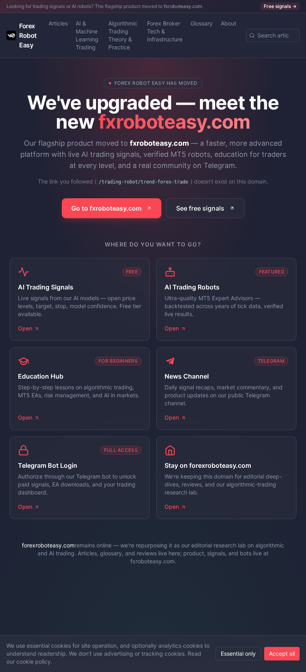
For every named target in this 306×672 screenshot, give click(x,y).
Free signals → (280, 6)
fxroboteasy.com (183, 6)
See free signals (200, 208)
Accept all (282, 653)
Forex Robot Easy (28, 35)
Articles (58, 23)
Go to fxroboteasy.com (106, 208)
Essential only (238, 653)
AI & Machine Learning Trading (87, 35)
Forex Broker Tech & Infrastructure (164, 31)
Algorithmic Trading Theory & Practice (122, 35)
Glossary (201, 23)
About (228, 23)
